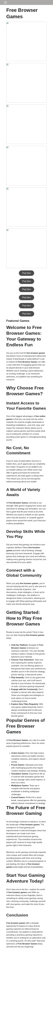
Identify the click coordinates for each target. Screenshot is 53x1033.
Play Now (26, 273)
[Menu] (5, 2)
